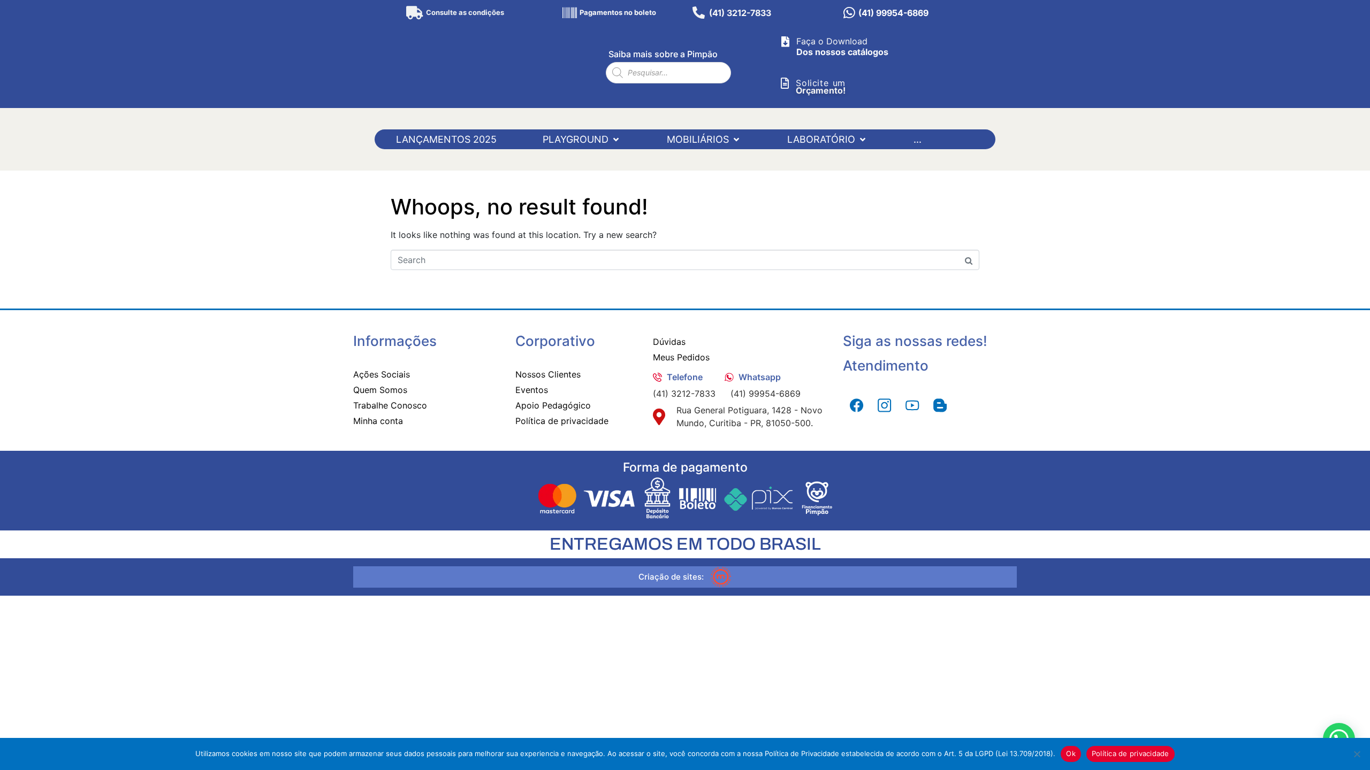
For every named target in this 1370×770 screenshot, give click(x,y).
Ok (1071, 753)
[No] (1356, 754)
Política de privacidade (1130, 753)
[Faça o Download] (785, 41)
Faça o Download (831, 41)
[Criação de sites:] (721, 577)
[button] (581, 139)
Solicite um (821, 83)
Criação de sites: (671, 577)
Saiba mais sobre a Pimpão (663, 54)
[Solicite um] (784, 83)
